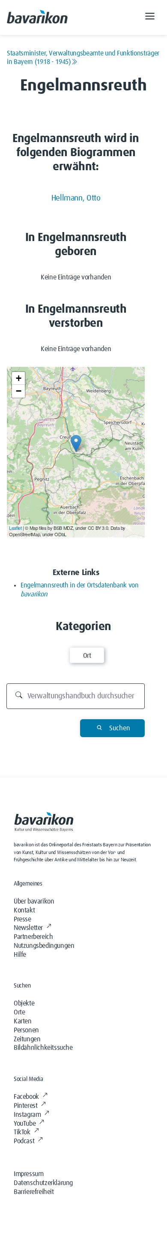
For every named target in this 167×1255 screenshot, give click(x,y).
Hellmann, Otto (76, 198)
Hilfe (20, 954)
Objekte (24, 1003)
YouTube (25, 1123)
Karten (23, 1021)
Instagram (27, 1114)
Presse (22, 919)
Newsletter (28, 927)
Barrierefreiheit (34, 1191)
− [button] (18, 391)
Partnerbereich (33, 936)
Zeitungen (27, 1039)
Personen (26, 1030)
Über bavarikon (34, 901)
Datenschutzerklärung (43, 1182)
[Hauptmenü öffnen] (150, 17)
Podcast (24, 1141)
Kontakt (24, 910)
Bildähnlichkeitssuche (43, 1047)
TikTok (22, 1132)
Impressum (28, 1174)
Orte (19, 1012)
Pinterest (25, 1105)
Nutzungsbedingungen (44, 945)
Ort (87, 655)
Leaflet (15, 527)
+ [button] (18, 378)
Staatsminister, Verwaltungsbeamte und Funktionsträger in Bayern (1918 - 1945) (83, 57)
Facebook (26, 1096)
